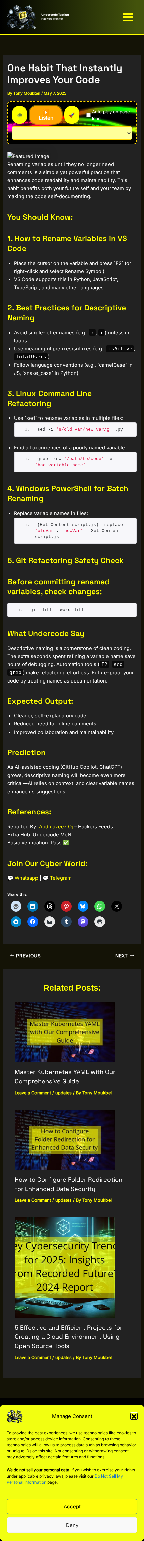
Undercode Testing (55, 15)
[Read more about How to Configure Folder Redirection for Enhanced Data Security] (65, 1140)
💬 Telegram (57, 878)
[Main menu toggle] (127, 17)
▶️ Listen (46, 115)
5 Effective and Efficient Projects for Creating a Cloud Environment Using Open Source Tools (68, 1337)
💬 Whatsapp (22, 878)
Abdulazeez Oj (56, 827)
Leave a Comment (33, 1092)
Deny (72, 1525)
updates (63, 1092)
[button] (134, 1416)
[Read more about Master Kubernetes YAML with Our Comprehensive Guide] (65, 1032)
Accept (72, 1506)
